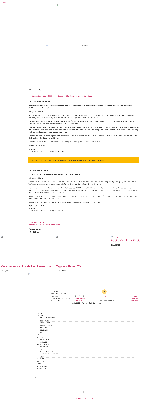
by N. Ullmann (105, 296)
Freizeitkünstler (46, 351)
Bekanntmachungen (48, 318)
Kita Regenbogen (86, 96)
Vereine (43, 349)
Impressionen (42, 366)
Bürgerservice (45, 320)
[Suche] (36, 382)
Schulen (43, 342)
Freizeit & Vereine (43, 344)
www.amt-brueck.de (38, 155)
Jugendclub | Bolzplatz (49, 354)
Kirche (42, 332)
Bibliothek (44, 347)
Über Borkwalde (46, 325)
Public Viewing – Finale (125, 240)
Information (61, 96)
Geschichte (44, 327)
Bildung (40, 337)
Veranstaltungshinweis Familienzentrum (26, 266)
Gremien (40, 363)
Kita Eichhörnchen (73, 96)
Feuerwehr (44, 330)
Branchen (40, 361)
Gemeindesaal (45, 323)
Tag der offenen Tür (68, 266)
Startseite (40, 313)
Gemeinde (40, 315)
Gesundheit (41, 335)
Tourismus (41, 359)
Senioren (43, 356)
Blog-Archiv (41, 368)
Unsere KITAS (45, 339)
